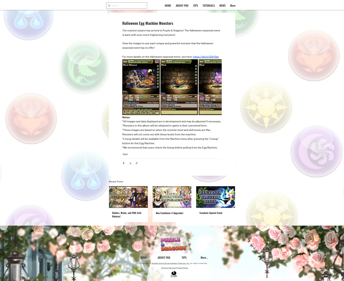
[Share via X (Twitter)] (130, 163)
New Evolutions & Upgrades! (169, 213)
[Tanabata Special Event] (215, 197)
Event (125, 154)
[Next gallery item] (218, 87)
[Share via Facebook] (123, 163)
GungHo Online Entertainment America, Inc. (171, 263)
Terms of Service (168, 268)
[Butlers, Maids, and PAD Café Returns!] (128, 197)
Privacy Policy (182, 268)
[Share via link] (136, 163)
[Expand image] (141, 87)
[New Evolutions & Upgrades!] (172, 197)
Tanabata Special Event (210, 213)
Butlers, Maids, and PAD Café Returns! (126, 214)
